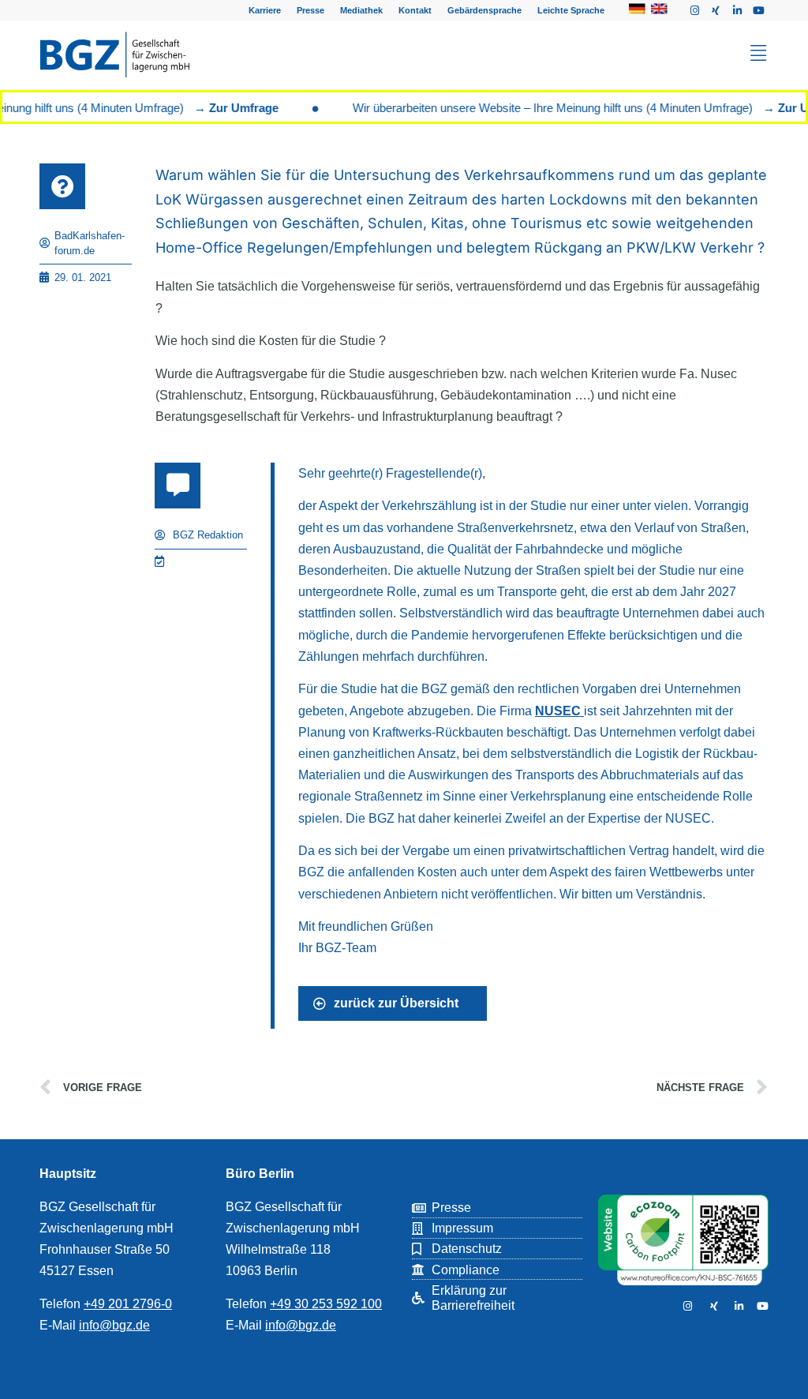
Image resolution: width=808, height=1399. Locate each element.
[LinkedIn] (737, 1306)
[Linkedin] (737, 10)
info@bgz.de (114, 1325)
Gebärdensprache (484, 10)
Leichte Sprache (570, 10)
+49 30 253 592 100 (326, 1304)
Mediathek (361, 10)
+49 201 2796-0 (128, 1304)
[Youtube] (758, 10)
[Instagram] (694, 10)
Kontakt (415, 10)
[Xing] (715, 10)
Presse (310, 10)
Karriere (265, 10)
